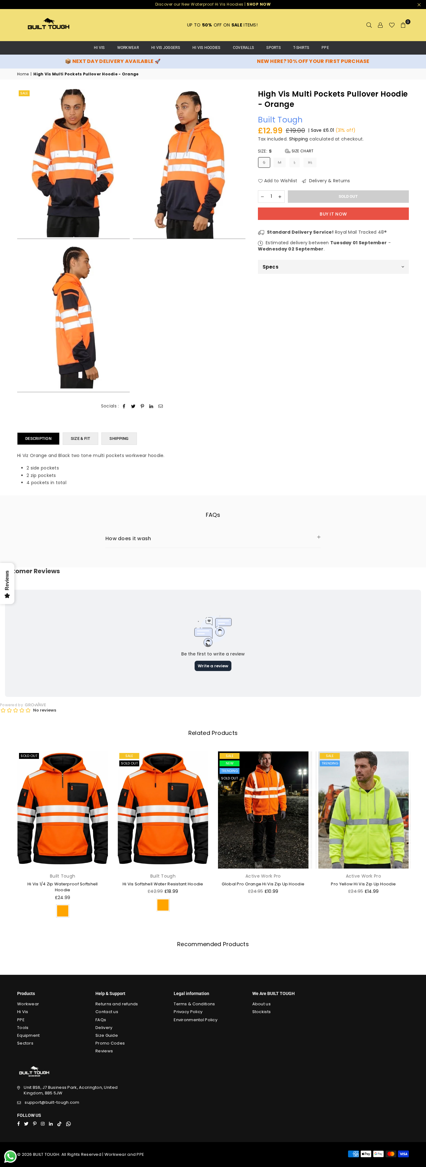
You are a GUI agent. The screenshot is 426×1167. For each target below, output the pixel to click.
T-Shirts (301, 47)
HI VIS (99, 47)
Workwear (128, 47)
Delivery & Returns (328, 181)
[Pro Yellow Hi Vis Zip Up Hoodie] (363, 810)
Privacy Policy (188, 1012)
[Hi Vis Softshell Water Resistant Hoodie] (163, 810)
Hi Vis (22, 1012)
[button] (403, 25)
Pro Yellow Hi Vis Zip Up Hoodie (363, 884)
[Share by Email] (160, 406)
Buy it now (333, 214)
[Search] (369, 25)
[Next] (417, 836)
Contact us (106, 1012)
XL (310, 163)
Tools (22, 1028)
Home (23, 74)
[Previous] (8, 836)
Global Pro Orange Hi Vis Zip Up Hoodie (263, 884)
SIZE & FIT (80, 438)
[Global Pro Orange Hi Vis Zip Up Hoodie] (263, 810)
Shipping (298, 139)
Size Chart (301, 151)
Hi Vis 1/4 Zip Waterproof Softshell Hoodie (62, 887)
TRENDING (229, 770)
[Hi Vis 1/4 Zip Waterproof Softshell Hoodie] (62, 810)
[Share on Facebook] (124, 406)
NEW (230, 763)
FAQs (100, 1020)
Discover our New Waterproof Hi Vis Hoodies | (213, 4)
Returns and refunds (116, 1004)
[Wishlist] (392, 25)
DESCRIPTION (38, 438)
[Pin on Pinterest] (142, 406)
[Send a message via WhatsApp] (10, 1156)
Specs (270, 267)
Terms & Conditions (194, 1004)
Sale (24, 93)
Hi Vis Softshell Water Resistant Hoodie (163, 884)
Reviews (104, 1051)
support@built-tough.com (52, 1102)
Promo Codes (110, 1043)
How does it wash (128, 538)
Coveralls (243, 47)
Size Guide (106, 1035)
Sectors (25, 1043)
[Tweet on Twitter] (133, 406)
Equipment (28, 1035)
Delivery (103, 1028)
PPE (325, 47)
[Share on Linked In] (151, 406)
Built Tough (280, 120)
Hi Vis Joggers (165, 47)
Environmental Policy (195, 1020)
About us (261, 1004)
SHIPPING (118, 438)
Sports (273, 47)
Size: (286, 152)
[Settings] (380, 25)
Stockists (261, 1012)
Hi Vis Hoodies (206, 47)
